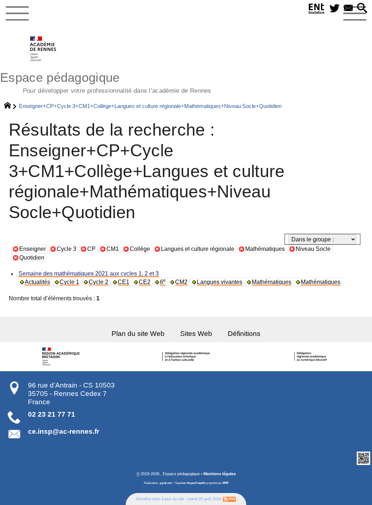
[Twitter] (334, 8)
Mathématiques (265, 249)
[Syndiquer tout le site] (229, 499)
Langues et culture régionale (197, 249)
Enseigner (32, 249)
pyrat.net (166, 483)
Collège (140, 249)
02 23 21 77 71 (51, 414)
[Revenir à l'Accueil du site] (10, 106)
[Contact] (348, 8)
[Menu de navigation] (17, 14)
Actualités (37, 282)
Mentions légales (219, 474)
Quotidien (31, 257)
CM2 (181, 282)
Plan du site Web (138, 333)
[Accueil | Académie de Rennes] (62, 356)
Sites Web (196, 333)
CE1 (123, 282)
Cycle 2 (98, 282)
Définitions (244, 333)
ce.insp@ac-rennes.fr (63, 431)
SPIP (225, 483)
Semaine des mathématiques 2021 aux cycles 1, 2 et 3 (89, 273)
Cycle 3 (66, 249)
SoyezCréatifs (196, 483)
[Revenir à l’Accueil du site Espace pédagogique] (43, 48)
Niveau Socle (313, 249)
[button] (362, 8)
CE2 (144, 282)
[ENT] (317, 10)
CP (91, 249)
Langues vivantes (219, 282)
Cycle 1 (69, 282)
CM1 (112, 249)
